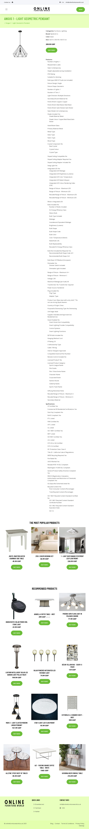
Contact (57, 824)
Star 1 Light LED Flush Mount (44, 723)
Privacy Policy (80, 824)
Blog (51, 824)
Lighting (64, 31)
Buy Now (51, 50)
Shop (80, 9)
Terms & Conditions (67, 824)
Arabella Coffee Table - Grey (44, 614)
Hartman (38, 808)
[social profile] (12, 2)
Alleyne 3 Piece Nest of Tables (17, 773)
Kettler (37, 811)
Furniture (57, 31)
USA (63, 2)
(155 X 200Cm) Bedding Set (44, 556)
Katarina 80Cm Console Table (72, 773)
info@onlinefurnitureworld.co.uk (75, 2)
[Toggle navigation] (6, 9)
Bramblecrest (39, 804)
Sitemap (81, 826)
